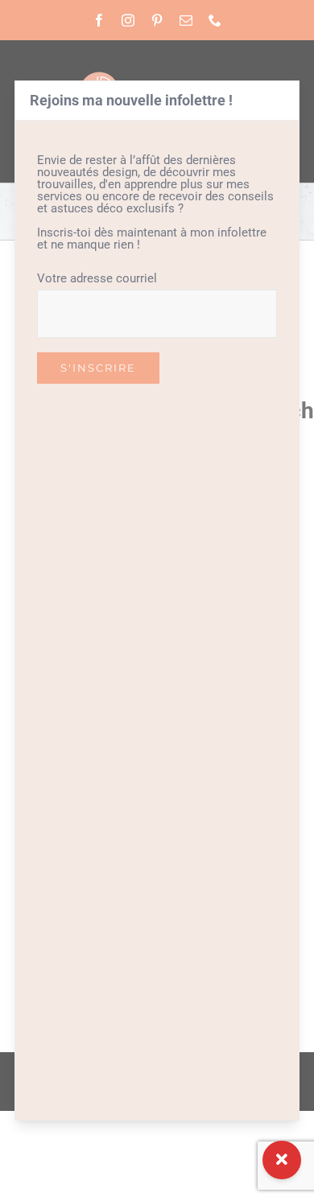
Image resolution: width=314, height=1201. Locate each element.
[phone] (215, 20)
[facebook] (99, 20)
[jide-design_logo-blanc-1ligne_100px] (157, 76)
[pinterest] (157, 20)
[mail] (186, 20)
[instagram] (128, 20)
